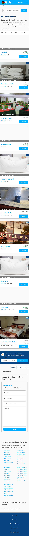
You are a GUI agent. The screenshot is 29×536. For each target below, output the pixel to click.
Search (23, 10)
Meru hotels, (4, 509)
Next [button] (28, 71)
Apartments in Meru (21, 480)
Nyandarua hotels (21, 463)
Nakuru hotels (7, 460)
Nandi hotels (7, 467)
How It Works (14, 528)
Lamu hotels (7, 450)
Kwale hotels (20, 461)
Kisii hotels (6, 469)
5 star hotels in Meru (21, 475)
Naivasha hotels (7, 458)
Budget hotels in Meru (22, 467)
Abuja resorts (7, 481)
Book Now (23, 56)
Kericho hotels (20, 458)
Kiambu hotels (7, 471)
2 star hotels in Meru (21, 469)
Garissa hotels (20, 460)
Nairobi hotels (7, 454)
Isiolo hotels (7, 475)
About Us (14, 515)
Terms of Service (14, 524)
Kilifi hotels (6, 473)
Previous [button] (0, 71)
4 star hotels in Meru (21, 473)
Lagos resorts (7, 479)
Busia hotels (7, 477)
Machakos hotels (21, 452)
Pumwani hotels (7, 456)
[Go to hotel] (14, 71)
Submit (14, 429)
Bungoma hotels (20, 450)
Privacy (14, 519)
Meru (5, 54)
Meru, (2, 54)
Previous (13, 367)
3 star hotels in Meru (21, 471)
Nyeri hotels (7, 452)
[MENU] (27, 2)
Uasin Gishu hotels (8, 462)
